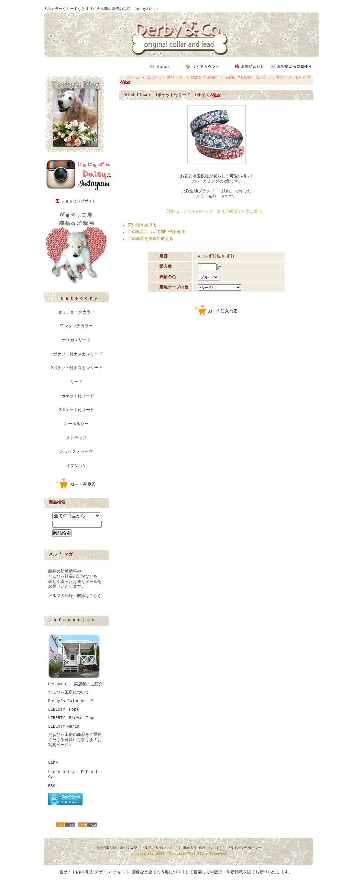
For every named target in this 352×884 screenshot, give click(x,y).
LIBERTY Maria (63, 726)
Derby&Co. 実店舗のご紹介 (75, 684)
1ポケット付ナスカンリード (76, 354)
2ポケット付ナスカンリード (76, 368)
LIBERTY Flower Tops (72, 718)
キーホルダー (76, 424)
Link (53, 762)
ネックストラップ (76, 452)
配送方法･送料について (201, 848)
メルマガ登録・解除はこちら (75, 596)
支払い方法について (160, 848)
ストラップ (76, 438)
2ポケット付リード (76, 410)
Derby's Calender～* (70, 701)
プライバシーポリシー (244, 848)
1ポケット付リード (76, 396)
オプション (76, 466)
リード (76, 382)
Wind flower (204, 77)
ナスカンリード (76, 340)
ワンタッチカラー (76, 326)
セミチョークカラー (76, 312)
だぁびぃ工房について (68, 692)
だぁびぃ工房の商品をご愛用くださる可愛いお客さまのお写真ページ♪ (75, 739)
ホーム (133, 77)
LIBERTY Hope (63, 709)
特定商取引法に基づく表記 (116, 848)
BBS (51, 786)
